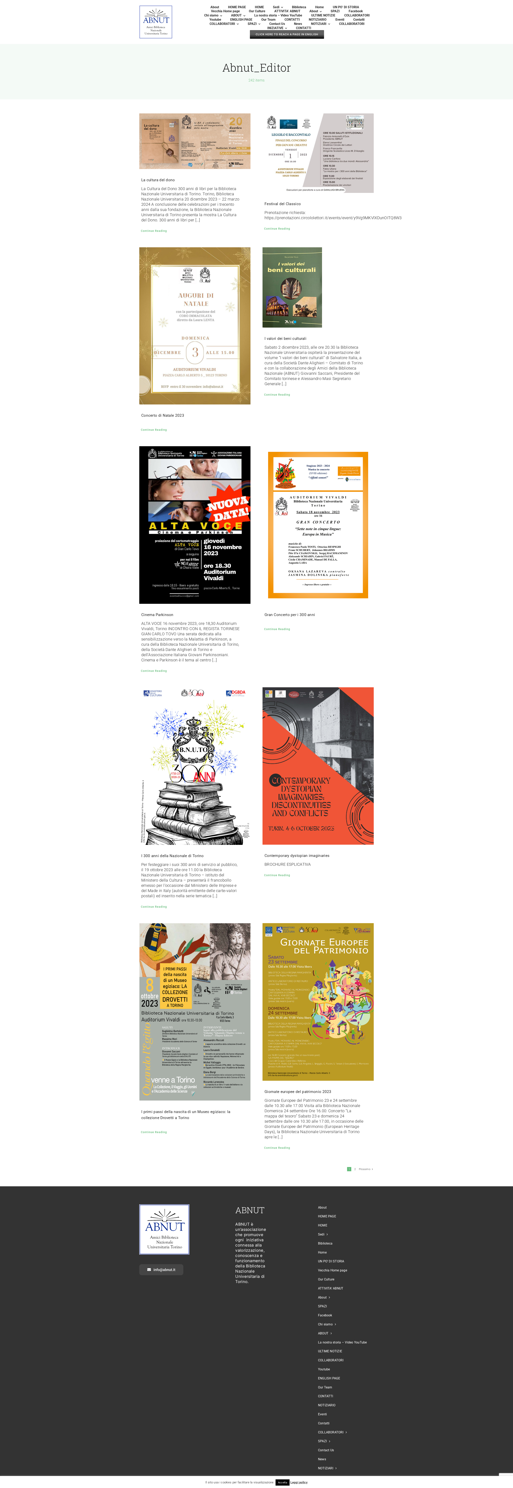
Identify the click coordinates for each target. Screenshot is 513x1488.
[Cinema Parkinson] (194, 525)
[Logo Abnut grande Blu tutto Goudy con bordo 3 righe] (155, 7)
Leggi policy (299, 1482)
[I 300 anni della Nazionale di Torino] (194, 766)
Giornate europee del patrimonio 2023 (298, 1091)
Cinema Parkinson (157, 614)
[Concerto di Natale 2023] (194, 325)
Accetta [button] (282, 1482)
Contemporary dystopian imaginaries (297, 855)
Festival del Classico (283, 204)
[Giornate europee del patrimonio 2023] (318, 1002)
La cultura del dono (158, 180)
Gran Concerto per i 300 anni (290, 614)
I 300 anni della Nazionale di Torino (172, 855)
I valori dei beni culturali (285, 338)
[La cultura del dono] (194, 141)
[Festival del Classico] (318, 153)
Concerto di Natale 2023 (162, 415)
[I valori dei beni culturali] (318, 287)
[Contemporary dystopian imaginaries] (318, 766)
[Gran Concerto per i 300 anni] (318, 525)
